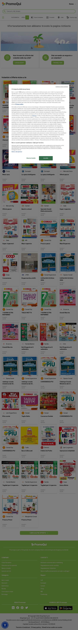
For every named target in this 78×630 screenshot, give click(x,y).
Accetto (45, 158)
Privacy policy (19, 104)
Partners (34, 115)
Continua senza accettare (62, 86)
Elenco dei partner (17, 151)
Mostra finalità (31, 158)
